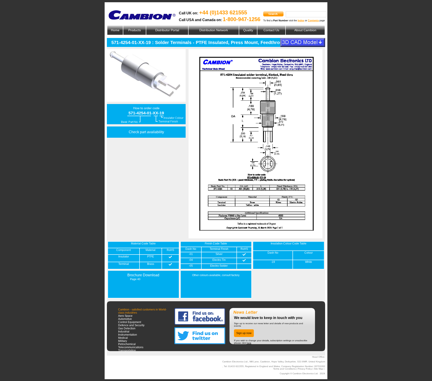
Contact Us (271, 30)
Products (134, 30)
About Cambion (305, 30)
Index (301, 20)
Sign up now (244, 333)
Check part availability (146, 132)
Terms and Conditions (284, 369)
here (249, 343)
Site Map (318, 369)
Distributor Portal (167, 30)
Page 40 (135, 279)
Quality (248, 30)
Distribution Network (213, 30)
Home (115, 30)
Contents (313, 20)
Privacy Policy (305, 369)
